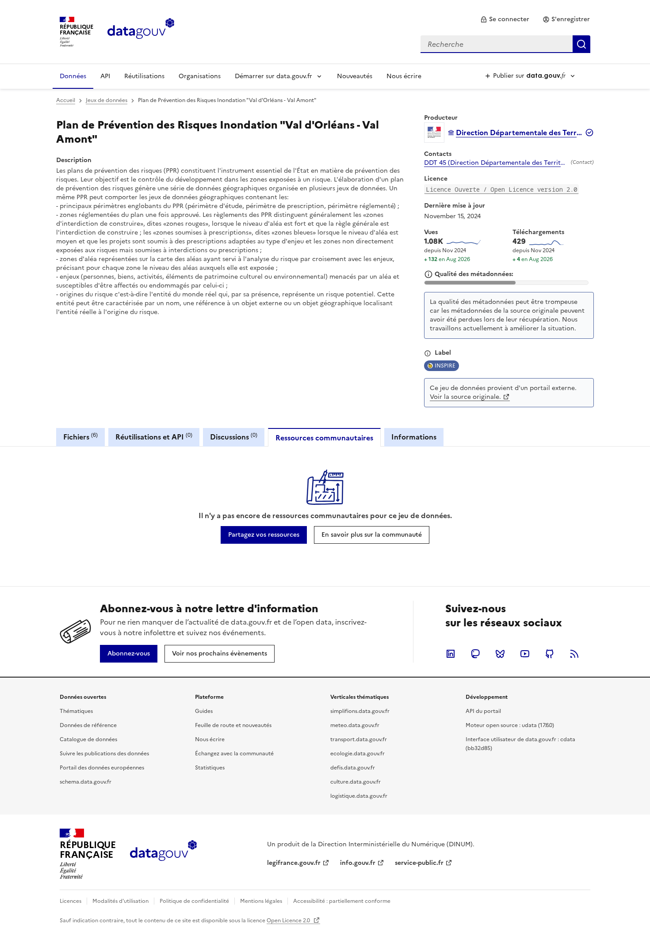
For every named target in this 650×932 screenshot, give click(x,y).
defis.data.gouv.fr (352, 768)
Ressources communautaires (324, 437)
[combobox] (505, 44)
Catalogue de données (88, 739)
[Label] (428, 353)
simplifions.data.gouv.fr (360, 711)
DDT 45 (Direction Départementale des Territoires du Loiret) (495, 163)
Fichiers (80, 436)
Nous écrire (403, 76)
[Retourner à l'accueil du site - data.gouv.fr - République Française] (163, 853)
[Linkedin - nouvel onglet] (450, 654)
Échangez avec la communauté (234, 754)
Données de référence (88, 725)
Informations (413, 437)
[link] (505, 19)
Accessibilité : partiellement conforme (341, 901)
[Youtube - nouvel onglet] (525, 654)
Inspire (445, 366)
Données (73, 76)
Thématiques (76, 711)
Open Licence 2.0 (289, 920)
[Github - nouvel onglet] (549, 654)
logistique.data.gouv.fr (358, 796)
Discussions (233, 436)
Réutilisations (144, 76)
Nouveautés (354, 76)
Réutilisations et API (153, 436)
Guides (204, 711)
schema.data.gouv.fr (85, 782)
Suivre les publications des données (104, 754)
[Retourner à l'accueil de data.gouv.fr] (140, 31)
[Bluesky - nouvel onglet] (500, 654)
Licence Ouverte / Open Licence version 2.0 (501, 189)
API (105, 76)
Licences (70, 901)
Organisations (200, 76)
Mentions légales (261, 901)
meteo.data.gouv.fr (354, 725)
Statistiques (210, 768)
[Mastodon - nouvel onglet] (475, 654)
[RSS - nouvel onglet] (574, 654)
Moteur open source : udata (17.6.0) (510, 725)
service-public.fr (419, 863)
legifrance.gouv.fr (294, 863)
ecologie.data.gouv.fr (357, 754)
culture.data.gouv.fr (355, 782)
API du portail (483, 711)
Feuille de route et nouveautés (233, 725)
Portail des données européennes (102, 768)
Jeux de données (106, 100)
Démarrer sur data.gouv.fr (273, 76)
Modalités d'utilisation (120, 901)
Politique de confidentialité (194, 901)
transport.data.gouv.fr (358, 739)
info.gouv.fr (357, 863)
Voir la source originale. (465, 397)
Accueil (65, 100)
